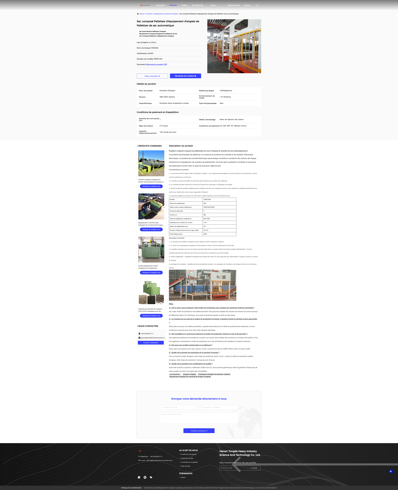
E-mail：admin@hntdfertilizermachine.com (156, 460)
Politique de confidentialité (131, 488)
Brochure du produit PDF (156, 64)
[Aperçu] (145, 5)
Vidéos (184, 5)
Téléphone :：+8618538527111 (151, 456)
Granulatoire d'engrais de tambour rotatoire (214, 374)
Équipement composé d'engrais (166, 14)
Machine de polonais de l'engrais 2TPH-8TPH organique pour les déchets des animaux (150, 311)
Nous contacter (215, 6)
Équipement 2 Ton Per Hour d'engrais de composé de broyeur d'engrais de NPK (150, 225)
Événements (234, 5)
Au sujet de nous (197, 6)
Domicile (160, 5)
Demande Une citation (184, 76)
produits (149, 14)
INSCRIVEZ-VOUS (255, 468)
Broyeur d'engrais (189, 374)
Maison (142, 14)
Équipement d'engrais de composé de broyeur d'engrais (190, 377)
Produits (173, 5)
